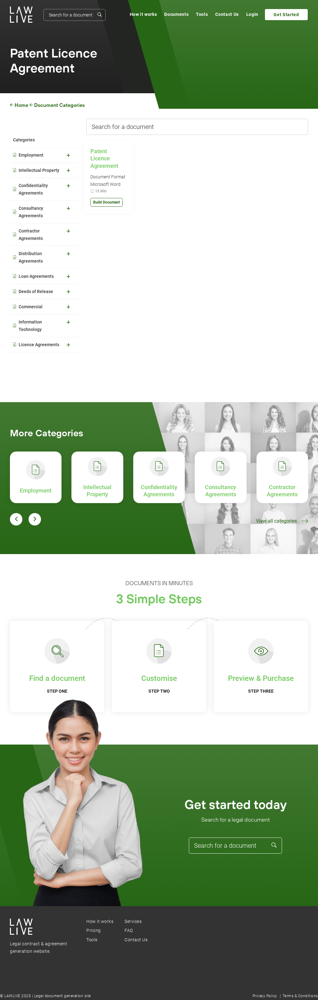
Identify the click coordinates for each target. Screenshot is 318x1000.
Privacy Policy (264, 996)
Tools (202, 14)
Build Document (106, 202)
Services (133, 921)
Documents (176, 14)
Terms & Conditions (300, 996)
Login (252, 14)
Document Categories (59, 105)
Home (21, 105)
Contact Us (226, 14)
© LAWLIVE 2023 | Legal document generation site (45, 996)
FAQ (129, 930)
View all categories (276, 521)
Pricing (93, 930)
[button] (16, 519)
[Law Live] (21, 15)
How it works (143, 14)
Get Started (286, 14)
